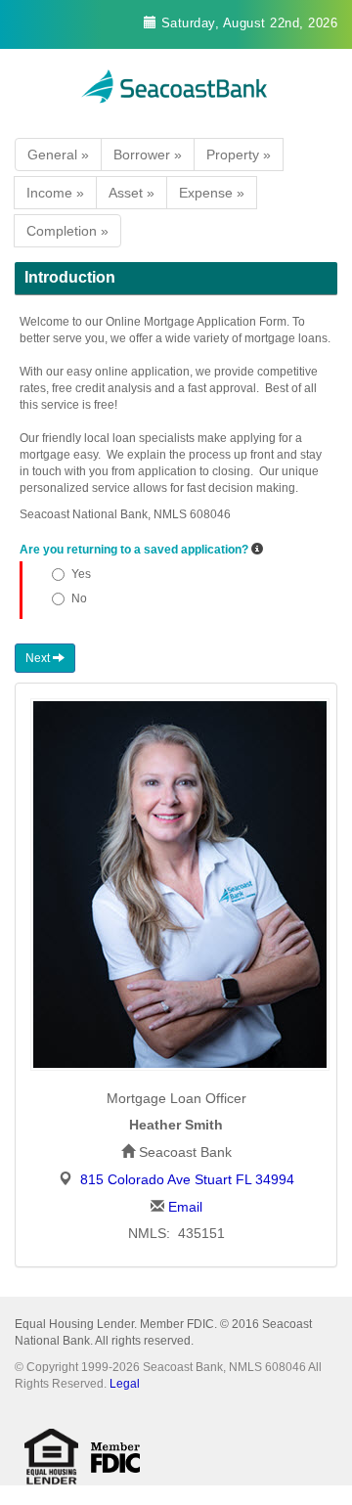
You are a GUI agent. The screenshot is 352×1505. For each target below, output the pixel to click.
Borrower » (147, 154)
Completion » (67, 231)
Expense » (211, 192)
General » (58, 154)
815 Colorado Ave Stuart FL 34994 (187, 1179)
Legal (125, 1384)
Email (185, 1207)
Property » (238, 154)
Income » (55, 192)
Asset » (131, 192)
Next (39, 658)
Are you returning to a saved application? (134, 549)
